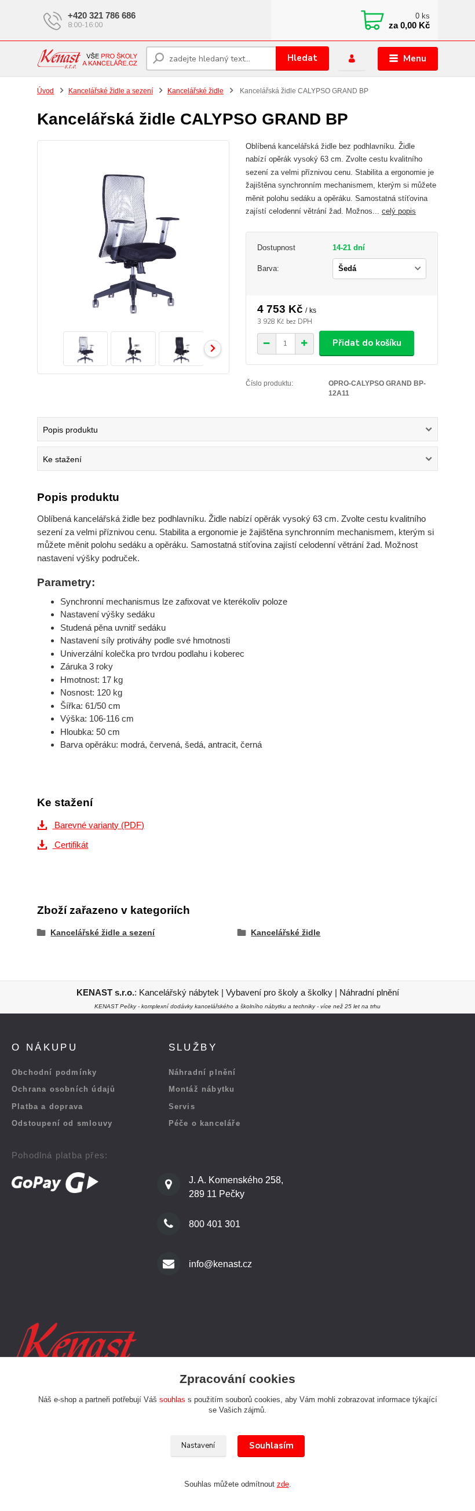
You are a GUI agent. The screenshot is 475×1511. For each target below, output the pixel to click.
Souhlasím (271, 1445)
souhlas (172, 1399)
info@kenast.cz (220, 1264)
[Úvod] (87, 58)
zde (283, 1484)
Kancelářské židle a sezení (110, 91)
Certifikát (70, 845)
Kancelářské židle (195, 91)
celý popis (399, 211)
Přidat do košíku (366, 343)
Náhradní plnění (369, 992)
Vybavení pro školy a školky (279, 992)
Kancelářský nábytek (180, 992)
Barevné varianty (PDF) (98, 825)
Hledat (302, 58)
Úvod (45, 91)
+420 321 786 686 (102, 15)
